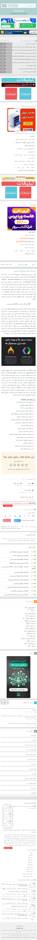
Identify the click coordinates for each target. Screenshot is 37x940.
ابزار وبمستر (32, 615)
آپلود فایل (33, 793)
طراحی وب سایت (31, 937)
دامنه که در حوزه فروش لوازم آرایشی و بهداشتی (24, 62)
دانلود (29, 483)
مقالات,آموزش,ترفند (30, 638)
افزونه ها (33, 623)
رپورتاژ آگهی (32, 628)
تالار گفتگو (30, 862)
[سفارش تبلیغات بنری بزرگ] (18, 81)
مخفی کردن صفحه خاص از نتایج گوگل (19, 906)
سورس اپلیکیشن (31, 631)
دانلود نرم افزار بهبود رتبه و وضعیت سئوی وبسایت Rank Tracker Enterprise (14, 885)
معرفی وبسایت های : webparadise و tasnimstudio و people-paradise (18, 56)
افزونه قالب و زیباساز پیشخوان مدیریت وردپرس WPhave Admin (22, 723)
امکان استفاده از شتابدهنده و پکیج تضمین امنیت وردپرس (24, 162)
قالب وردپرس (22, 264)
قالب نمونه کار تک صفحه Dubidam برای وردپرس (17, 587)
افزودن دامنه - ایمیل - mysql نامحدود (25, 139)
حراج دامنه (33, 788)
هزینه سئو (33, 735)
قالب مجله (7, 538)
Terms (34, 930)
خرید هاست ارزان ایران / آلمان (28, 106)
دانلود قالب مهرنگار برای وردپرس (21, 572)
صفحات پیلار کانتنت (31, 66)
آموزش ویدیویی (31, 613)
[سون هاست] (18, 27)
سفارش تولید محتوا (31, 755)
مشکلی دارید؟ (27, 490)
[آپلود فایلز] (18, 22)
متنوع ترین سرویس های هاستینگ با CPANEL (24, 134)
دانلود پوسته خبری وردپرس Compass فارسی (18, 551)
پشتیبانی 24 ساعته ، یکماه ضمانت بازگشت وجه (24, 156)
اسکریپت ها (32, 621)
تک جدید (34, 774)
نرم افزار (33, 641)
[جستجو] (4, 5)
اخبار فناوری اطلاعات (30, 618)
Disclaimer (18, 932)
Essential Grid (21, 373)
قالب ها (5, 274)
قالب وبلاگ (26, 540)
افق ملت (34, 740)
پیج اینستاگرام (6, 520)
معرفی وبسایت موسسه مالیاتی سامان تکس (25, 53)
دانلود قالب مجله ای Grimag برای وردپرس (19, 575)
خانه (33, 264)
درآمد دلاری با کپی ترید (30, 745)
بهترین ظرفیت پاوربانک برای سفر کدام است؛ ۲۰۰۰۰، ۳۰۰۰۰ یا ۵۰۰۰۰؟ (19, 47)
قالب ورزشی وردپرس (12, 540)
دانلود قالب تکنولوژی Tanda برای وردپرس (19, 559)
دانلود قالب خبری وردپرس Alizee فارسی (19, 590)
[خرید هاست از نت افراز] (18, 86)
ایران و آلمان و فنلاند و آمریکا (27, 245)
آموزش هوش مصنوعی (30, 779)
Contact (19, 930)
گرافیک (33, 646)
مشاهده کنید (7, 847)
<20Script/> (18, 11)
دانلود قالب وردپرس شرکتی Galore (20, 555)
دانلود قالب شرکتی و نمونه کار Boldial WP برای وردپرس (16, 594)
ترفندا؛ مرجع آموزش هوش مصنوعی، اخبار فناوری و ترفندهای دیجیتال (18, 50)
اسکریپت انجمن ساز (31, 44)
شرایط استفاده (29, 871)
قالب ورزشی (20, 540)
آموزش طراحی (31, 607)
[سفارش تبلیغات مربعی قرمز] (11, 99)
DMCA (23, 930)
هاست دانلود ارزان (31, 783)
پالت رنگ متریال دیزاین (27, 873)
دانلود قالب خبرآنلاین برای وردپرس (20, 583)
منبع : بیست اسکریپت (25, 497)
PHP (32, 611)
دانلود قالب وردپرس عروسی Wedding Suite (18, 563)
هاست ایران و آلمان (29, 235)
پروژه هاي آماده (31, 643)
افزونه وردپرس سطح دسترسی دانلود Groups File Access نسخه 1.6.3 (14, 899)
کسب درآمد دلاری (31, 759)
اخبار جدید (33, 764)
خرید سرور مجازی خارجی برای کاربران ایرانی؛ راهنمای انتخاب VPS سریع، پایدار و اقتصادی (18, 709)
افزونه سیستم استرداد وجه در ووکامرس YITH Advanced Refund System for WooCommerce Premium (18, 716)
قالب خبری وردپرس (14, 538)
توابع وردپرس (29, 866)
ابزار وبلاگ (30, 859)
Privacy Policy (29, 930)
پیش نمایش (16, 483)
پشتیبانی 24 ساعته (29, 248)
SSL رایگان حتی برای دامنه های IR (25, 149)
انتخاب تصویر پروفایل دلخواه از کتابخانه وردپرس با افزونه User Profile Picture (14, 914)
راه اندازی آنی (31, 152)
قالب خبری (22, 538)
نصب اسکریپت (29, 869)
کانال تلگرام (17, 520)
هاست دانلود (4, 937)
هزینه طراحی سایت (31, 750)
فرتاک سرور (33, 205)
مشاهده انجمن (4, 41)
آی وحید (24, 937)
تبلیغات (30, 852)
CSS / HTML (30, 609)
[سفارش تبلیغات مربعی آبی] (25, 99)
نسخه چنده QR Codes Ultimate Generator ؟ (24, 59)
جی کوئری (32, 626)
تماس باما (30, 857)
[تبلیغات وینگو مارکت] (18, 697)
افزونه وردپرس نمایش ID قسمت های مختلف (18, 891)
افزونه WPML (23, 408)
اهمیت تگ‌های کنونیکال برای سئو (27, 69)
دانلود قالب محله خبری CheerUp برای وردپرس (18, 579)
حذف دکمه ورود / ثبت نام (29, 72)
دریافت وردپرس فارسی (27, 876)
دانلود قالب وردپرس (30, 538)
